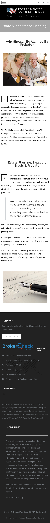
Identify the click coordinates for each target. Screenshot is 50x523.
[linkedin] (47, 2)
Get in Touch (11, 336)
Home (8, 518)
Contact (41, 518)
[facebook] (38, 2)
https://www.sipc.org (14, 497)
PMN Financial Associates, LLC (18, 355)
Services (22, 518)
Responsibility (31, 518)
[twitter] (43, 2)
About (15, 518)
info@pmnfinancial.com (15, 374)
